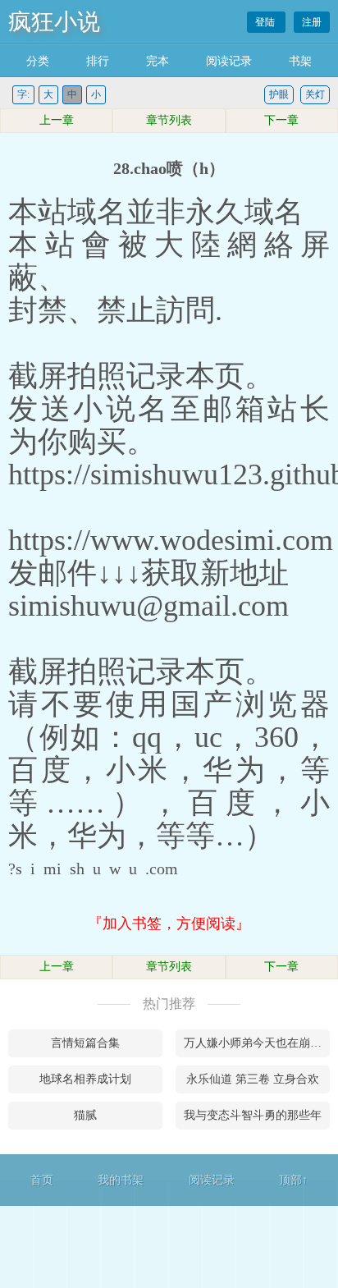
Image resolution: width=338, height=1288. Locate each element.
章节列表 (169, 120)
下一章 (281, 120)
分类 (37, 61)
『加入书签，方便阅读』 (169, 923)
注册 (312, 22)
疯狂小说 (54, 21)
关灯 (315, 94)
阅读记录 (229, 61)
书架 (300, 61)
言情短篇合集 (85, 1043)
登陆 (266, 22)
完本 (157, 61)
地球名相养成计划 (85, 1079)
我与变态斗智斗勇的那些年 (253, 1115)
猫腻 (85, 1115)
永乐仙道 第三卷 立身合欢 (252, 1079)
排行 (97, 61)
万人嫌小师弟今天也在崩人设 (257, 1043)
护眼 (279, 94)
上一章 (56, 120)
